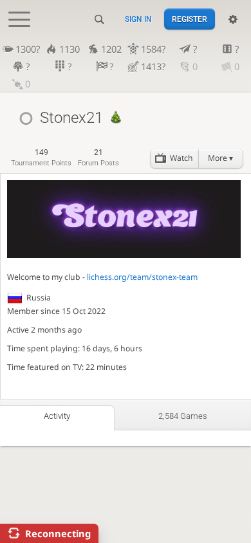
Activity (57, 416)
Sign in (138, 19)
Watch (181, 157)
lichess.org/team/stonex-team (142, 277)
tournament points (41, 157)
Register (189, 19)
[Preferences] (233, 19)
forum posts (98, 157)
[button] (221, 158)
